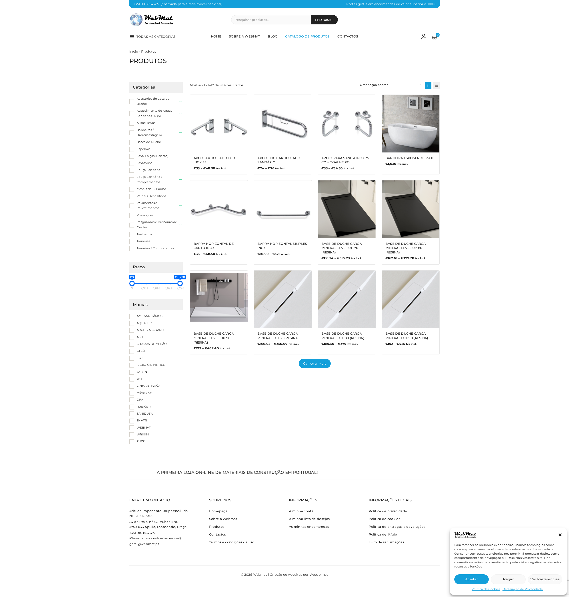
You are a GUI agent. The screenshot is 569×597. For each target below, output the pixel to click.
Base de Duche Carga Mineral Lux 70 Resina (277, 336)
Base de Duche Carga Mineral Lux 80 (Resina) (342, 336)
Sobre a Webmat (244, 36)
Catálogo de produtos (307, 36)
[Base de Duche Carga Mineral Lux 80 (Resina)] (347, 299)
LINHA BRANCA (148, 385)
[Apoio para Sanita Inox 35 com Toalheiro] (347, 123)
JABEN (142, 372)
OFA (140, 399)
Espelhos (143, 149)
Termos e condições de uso (231, 542)
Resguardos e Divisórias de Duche (157, 224)
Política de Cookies (486, 589)
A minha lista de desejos (309, 519)
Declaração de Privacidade (523, 589)
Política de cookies (384, 519)
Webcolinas (319, 575)
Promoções (145, 215)
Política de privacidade (388, 511)
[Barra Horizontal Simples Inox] (283, 209)
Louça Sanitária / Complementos (149, 179)
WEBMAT (144, 427)
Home (216, 36)
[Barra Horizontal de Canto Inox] (219, 209)
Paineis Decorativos (151, 196)
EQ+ (140, 358)
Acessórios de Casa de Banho (153, 101)
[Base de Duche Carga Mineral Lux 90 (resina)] (411, 299)
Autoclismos (146, 123)
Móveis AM (145, 392)
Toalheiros (144, 234)
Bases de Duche (149, 142)
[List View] (436, 85)
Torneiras (143, 241)
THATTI (142, 420)
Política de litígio (383, 534)
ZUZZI (141, 441)
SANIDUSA (145, 413)
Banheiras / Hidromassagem (149, 132)
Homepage (218, 511)
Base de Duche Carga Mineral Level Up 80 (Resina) (405, 248)
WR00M (143, 434)
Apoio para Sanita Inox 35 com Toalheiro (345, 160)
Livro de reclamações (386, 542)
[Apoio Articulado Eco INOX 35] (219, 123)
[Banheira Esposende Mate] (411, 123)
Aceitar (471, 579)
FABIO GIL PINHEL (151, 364)
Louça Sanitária (148, 170)
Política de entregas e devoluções (397, 527)
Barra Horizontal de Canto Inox (214, 246)
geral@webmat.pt (144, 544)
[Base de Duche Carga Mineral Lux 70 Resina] (283, 299)
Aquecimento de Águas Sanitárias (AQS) (154, 113)
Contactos (347, 36)
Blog (272, 36)
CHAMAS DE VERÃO (152, 344)
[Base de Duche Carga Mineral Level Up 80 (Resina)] (411, 209)
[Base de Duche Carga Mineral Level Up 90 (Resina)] (219, 299)
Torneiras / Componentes (155, 248)
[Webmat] (151, 19)
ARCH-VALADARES (151, 330)
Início (133, 51)
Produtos (216, 527)
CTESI (141, 350)
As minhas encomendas (309, 527)
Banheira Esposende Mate (410, 158)
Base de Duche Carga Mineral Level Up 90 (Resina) (214, 338)
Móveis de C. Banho (151, 189)
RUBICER (143, 406)
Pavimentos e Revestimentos (148, 205)
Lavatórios (144, 163)
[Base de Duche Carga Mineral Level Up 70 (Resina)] (347, 209)
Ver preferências (545, 579)
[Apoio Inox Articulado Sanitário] (283, 123)
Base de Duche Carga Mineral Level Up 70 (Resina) (341, 248)
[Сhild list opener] (180, 101)
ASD (140, 337)
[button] (560, 535)
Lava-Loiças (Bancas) (152, 156)
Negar (508, 579)
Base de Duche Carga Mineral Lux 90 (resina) (406, 336)
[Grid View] (428, 85)
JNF (140, 378)
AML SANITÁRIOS (149, 316)
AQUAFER (144, 323)
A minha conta (301, 511)
